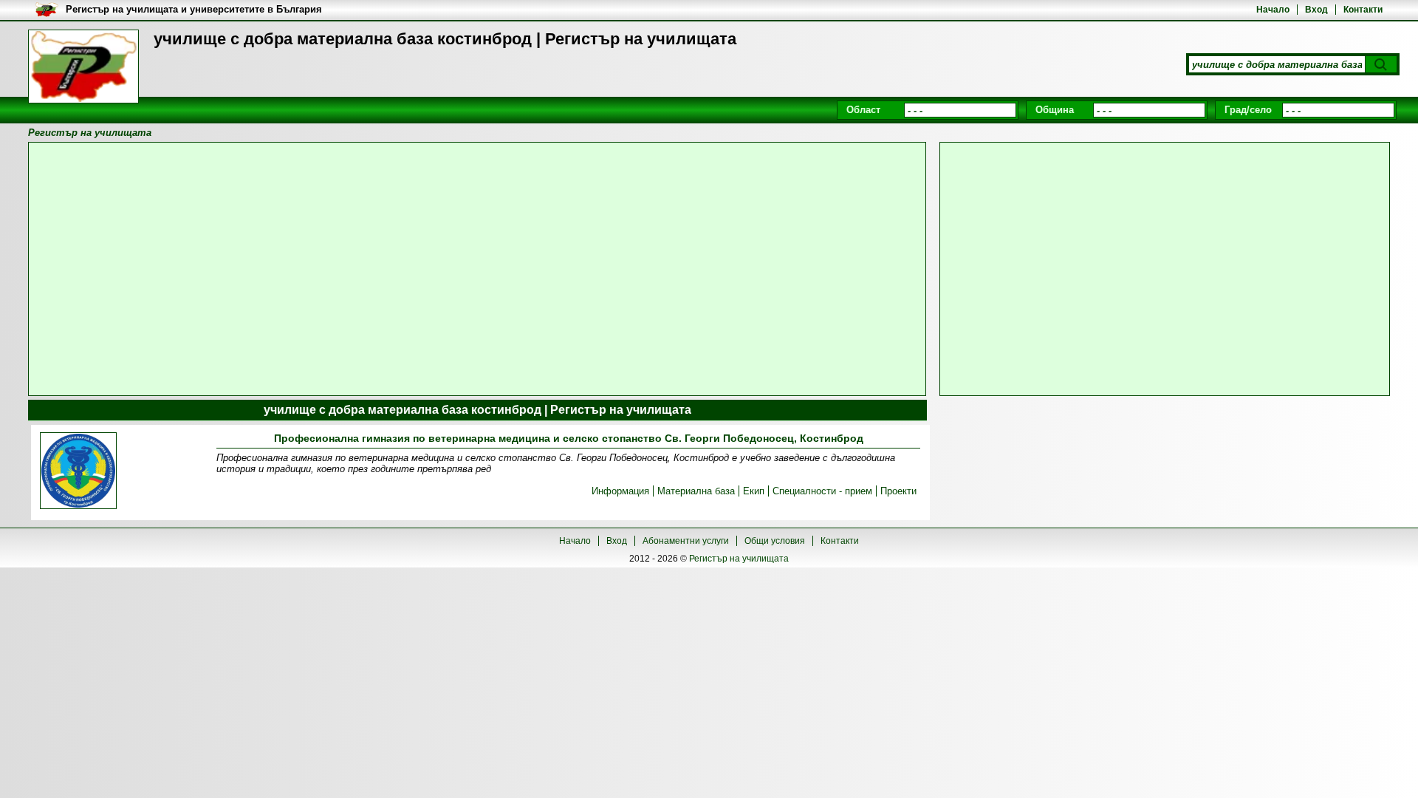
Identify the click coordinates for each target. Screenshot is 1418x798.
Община (1054, 109)
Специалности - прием (822, 491)
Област (863, 109)
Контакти (1363, 9)
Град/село (1248, 109)
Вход (1316, 9)
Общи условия (774, 541)
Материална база (696, 491)
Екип (753, 491)
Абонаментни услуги (686, 541)
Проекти (898, 491)
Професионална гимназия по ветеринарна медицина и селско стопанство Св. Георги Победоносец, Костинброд (568, 438)
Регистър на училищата (739, 558)
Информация (620, 491)
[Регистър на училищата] (83, 66)
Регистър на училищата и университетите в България (194, 9)
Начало (1272, 9)
